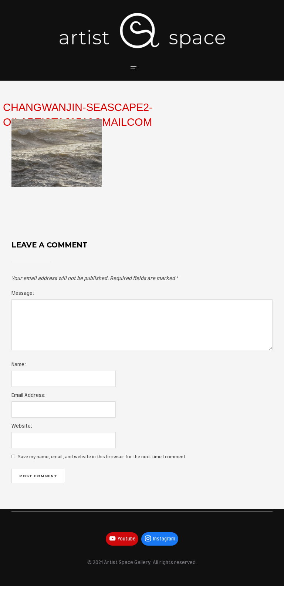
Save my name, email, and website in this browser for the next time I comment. (102, 457)
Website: (21, 426)
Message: (22, 293)
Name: (18, 365)
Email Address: (28, 395)
